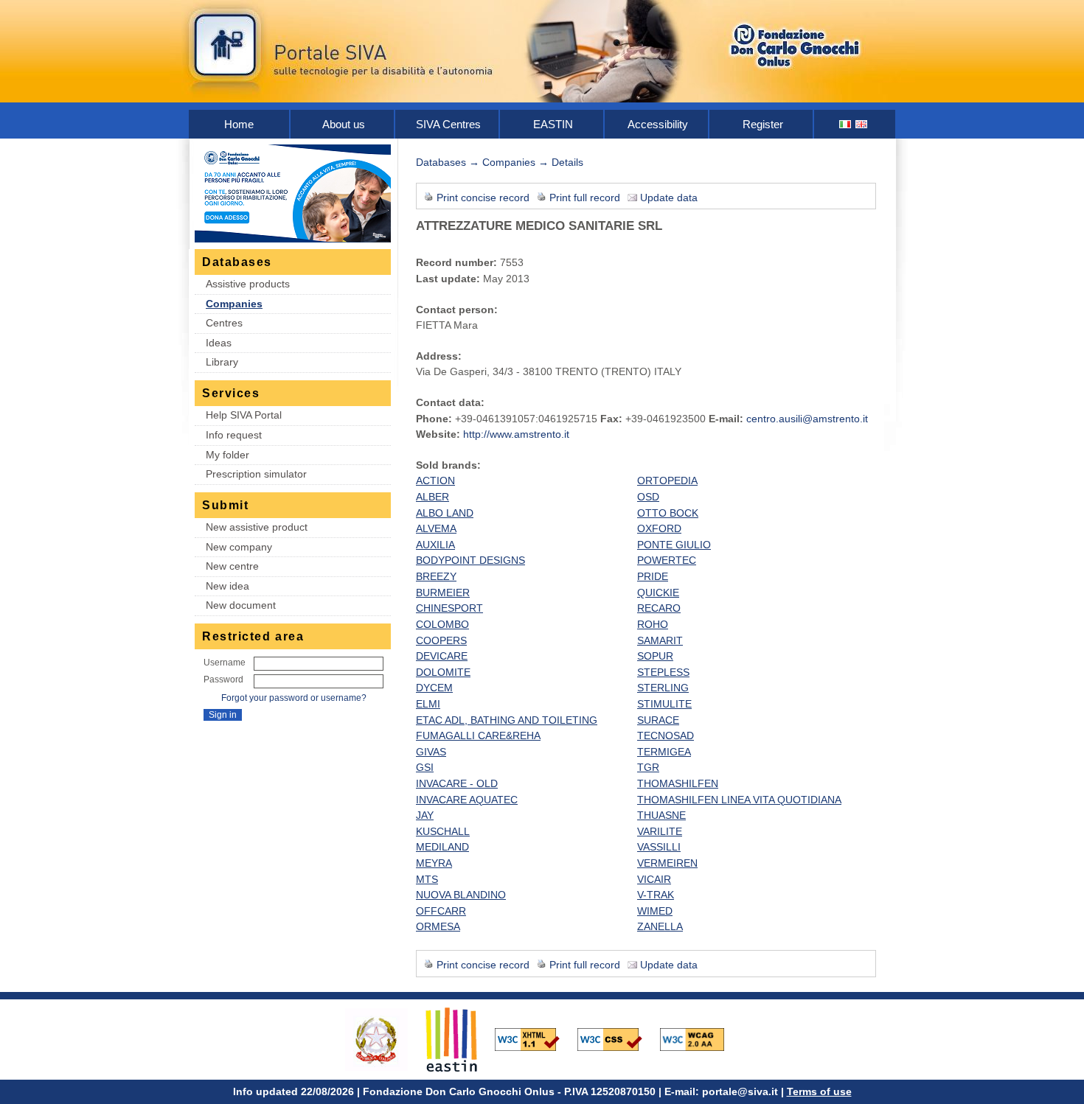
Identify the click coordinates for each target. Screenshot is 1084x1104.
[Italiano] (845, 124)
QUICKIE (658, 592)
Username (225, 662)
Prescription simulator (256, 474)
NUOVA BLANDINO (461, 895)
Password (223, 679)
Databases (441, 162)
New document (241, 605)
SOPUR (655, 656)
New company (239, 547)
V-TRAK (655, 895)
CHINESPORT (449, 608)
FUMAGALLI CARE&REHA (478, 735)
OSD (648, 497)
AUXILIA (435, 545)
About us (343, 124)
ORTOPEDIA (667, 480)
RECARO (659, 608)
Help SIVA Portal (244, 415)
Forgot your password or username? (293, 698)
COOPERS (441, 640)
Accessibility (658, 124)
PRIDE (652, 576)
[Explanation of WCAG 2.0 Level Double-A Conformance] (700, 1038)
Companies (234, 304)
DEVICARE (442, 656)
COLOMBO (442, 624)
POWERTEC (666, 560)
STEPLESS (663, 672)
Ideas (219, 343)
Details (567, 162)
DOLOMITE (443, 672)
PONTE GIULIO (674, 545)
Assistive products (248, 284)
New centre (232, 566)
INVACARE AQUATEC (467, 800)
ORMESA (438, 926)
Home (239, 124)
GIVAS (431, 752)
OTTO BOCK (667, 513)
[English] (862, 124)
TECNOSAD (665, 735)
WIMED (655, 911)
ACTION (435, 480)
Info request (234, 435)
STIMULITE (664, 704)
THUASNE (661, 815)
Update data (669, 197)
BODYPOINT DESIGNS (470, 560)
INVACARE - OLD (457, 783)
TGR (648, 767)
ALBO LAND (444, 513)
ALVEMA (436, 528)
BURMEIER (443, 592)
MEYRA (434, 863)
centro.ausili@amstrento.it (807, 419)
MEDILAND (442, 847)
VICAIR (654, 879)
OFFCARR (441, 911)
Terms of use (819, 1091)
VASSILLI (659, 847)
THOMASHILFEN (677, 783)
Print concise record (483, 197)
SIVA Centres (448, 124)
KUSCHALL (443, 831)
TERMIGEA (664, 752)
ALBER (432, 497)
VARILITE (659, 831)
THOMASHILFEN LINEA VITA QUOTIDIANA (739, 800)
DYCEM (434, 688)
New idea (227, 586)
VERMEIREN (667, 863)
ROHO (652, 624)
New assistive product (257, 527)
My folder (227, 455)
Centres (224, 323)
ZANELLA (660, 926)
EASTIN (553, 124)
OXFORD (659, 528)
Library (222, 362)
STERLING (663, 688)
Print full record (584, 197)
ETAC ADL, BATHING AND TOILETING (506, 720)
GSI (425, 767)
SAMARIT (660, 640)
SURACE (658, 720)
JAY (425, 815)
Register (763, 124)
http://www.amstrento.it (516, 434)
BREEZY (436, 576)
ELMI (428, 704)
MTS (427, 879)
